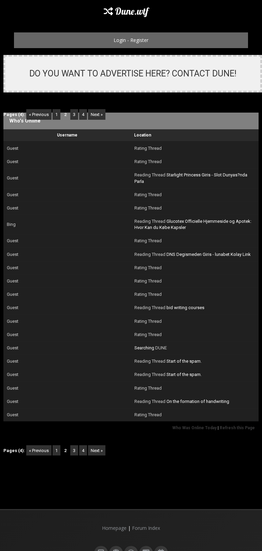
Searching (144, 347)
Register (139, 40)
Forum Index (146, 528)
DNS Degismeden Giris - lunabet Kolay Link (208, 254)
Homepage (114, 528)
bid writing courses (185, 307)
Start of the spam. (184, 361)
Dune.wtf (130, 11)
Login (120, 40)
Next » (97, 114)
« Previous (39, 114)
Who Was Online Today (194, 427)
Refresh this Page (237, 427)
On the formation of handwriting (197, 401)
